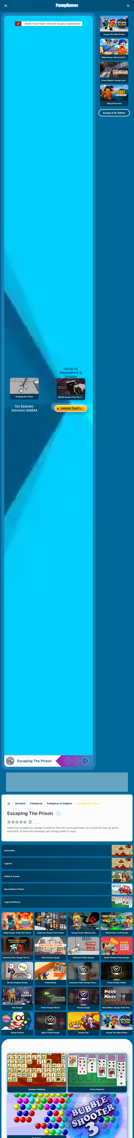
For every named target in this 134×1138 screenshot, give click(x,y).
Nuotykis (20, 803)
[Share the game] (85, 761)
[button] (128, 5)
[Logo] (67, 5)
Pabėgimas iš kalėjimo (59, 803)
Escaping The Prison (88, 803)
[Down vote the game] (76, 761)
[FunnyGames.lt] (9, 803)
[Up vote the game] (67, 761)
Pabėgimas (36, 803)
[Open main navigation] (5, 5)
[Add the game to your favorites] (58, 813)
